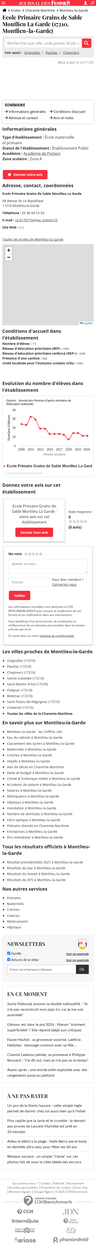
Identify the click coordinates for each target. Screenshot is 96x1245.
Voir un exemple (77, 954)
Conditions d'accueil (69, 111)
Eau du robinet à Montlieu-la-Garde (35, 737)
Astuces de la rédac (24, 960)
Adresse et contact (23, 117)
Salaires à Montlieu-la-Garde (29, 790)
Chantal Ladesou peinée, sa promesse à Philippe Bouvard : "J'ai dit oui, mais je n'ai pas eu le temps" (48, 1057)
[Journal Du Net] (71, 1212)
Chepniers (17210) (21, 672)
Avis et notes (63, 117)
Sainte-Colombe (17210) (25, 678)
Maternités (15, 904)
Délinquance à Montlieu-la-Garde (33, 796)
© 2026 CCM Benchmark (71, 1191)
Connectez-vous (64, 584)
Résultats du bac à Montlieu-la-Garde (36, 868)
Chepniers (71, 52)
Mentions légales (20, 1191)
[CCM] (25, 1212)
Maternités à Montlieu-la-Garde (31, 749)
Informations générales (27, 111)
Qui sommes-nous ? (25, 1183)
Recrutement (75, 1183)
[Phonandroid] (71, 1240)
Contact (46, 1183)
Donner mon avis (34, 532)
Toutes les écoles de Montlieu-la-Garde (32, 239)
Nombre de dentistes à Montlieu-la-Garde (39, 814)
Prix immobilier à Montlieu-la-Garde (35, 837)
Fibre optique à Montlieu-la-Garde (33, 820)
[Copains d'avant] (25, 1230)
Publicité (58, 1183)
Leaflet (88, 323)
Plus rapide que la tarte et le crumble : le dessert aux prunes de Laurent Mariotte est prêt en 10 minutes (46, 1126)
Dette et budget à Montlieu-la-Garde (35, 773)
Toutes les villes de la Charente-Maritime (39, 713)
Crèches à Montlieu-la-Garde (29, 755)
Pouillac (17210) (19, 666)
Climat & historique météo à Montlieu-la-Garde (43, 778)
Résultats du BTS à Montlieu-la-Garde (36, 880)
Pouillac (52, 52)
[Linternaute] (25, 1221)
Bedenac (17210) (20, 696)
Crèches (13, 909)
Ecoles (16, 10)
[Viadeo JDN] (71, 1230)
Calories (13, 915)
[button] (8, 250)
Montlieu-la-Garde (73, 10)
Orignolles (32, 52)
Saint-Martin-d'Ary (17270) (27, 684)
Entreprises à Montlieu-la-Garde (32, 831)
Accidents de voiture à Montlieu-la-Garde (39, 784)
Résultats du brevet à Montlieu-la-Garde (38, 874)
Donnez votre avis (28, 174)
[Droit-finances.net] (71, 1221)
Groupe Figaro (43, 1191)
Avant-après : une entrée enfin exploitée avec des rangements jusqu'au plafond (47, 1072)
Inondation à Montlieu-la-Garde (31, 808)
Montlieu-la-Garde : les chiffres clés (34, 731)
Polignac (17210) (19, 690)
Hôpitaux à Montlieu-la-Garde (30, 802)
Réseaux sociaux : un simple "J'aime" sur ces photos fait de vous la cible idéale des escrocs (44, 1159)
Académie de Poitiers (42, 153)
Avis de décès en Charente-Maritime (35, 767)
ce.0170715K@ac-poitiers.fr (36, 220)
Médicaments (17, 921)
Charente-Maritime (40, 10)
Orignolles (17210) (21, 660)
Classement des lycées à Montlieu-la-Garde (41, 743)
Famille (15, 953)
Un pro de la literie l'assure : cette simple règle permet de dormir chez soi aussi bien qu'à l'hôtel (46, 1108)
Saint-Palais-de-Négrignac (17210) (33, 701)
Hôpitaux (14, 927)
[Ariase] (25, 1239)
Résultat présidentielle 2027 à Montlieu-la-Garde (45, 862)
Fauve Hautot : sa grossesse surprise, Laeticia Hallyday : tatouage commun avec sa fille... (44, 1042)
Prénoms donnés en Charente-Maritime (38, 825)
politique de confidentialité (57, 636)
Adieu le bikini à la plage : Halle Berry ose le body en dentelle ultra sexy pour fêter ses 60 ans (47, 1144)
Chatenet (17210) (20, 707)
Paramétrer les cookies (56, 1187)
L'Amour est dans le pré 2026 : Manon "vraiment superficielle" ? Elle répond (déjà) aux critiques (46, 1027)
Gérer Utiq (80, 1187)
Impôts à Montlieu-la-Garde (28, 761)
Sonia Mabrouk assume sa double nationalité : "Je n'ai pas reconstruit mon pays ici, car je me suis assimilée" (47, 1009)
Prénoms (14, 898)
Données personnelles (23, 1187)
